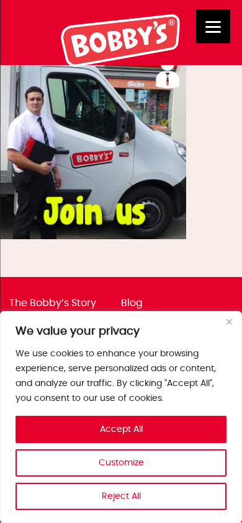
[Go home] (121, 64)
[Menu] (213, 26)
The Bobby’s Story (52, 303)
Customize (121, 463)
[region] (121, 417)
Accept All (121, 429)
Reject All (121, 496)
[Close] (229, 321)
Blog (132, 303)
